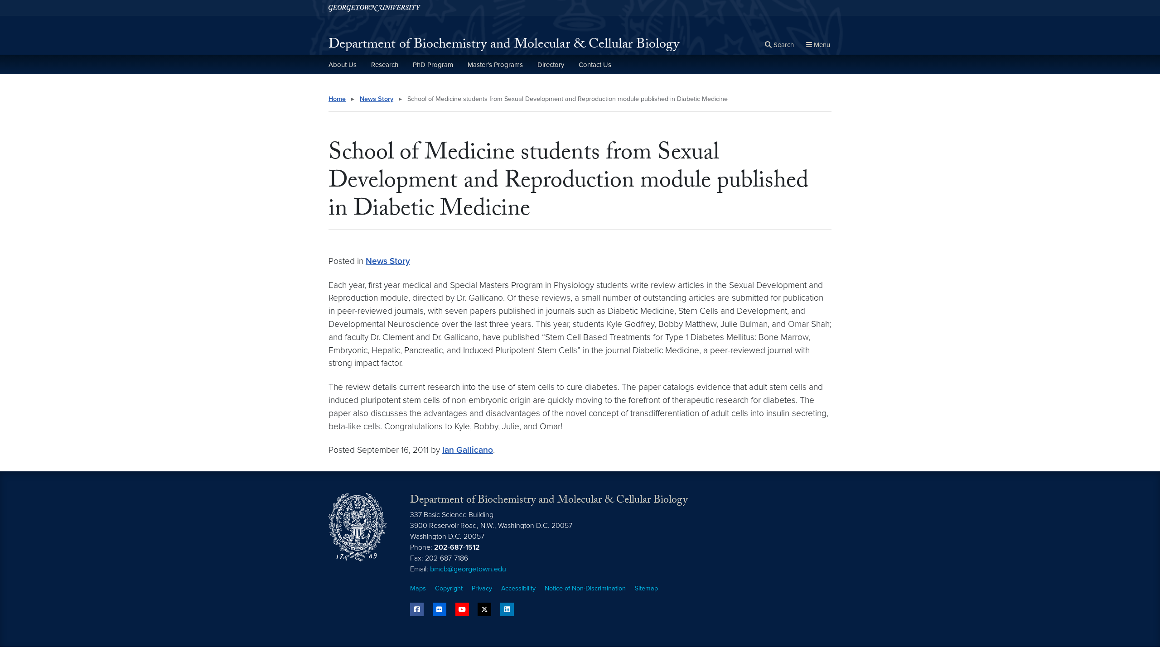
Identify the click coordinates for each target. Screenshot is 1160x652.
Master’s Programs (495, 65)
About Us (343, 65)
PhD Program (433, 65)
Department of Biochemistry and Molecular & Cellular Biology (504, 45)
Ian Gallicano (467, 450)
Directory (550, 65)
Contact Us (595, 65)
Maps (418, 588)
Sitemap (646, 588)
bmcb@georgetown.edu (468, 569)
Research (384, 65)
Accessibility (518, 588)
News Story (376, 99)
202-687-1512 (457, 547)
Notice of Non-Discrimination (585, 588)
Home (337, 99)
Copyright (449, 588)
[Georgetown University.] (374, 7)
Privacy (482, 588)
